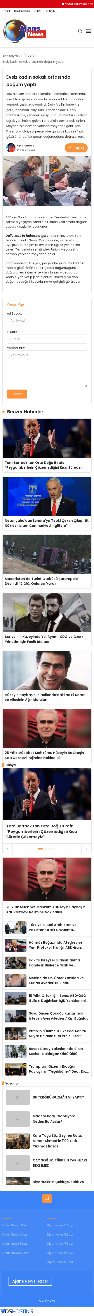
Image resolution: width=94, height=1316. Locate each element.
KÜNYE (38, 11)
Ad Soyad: (14, 313)
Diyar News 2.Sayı (15, 1234)
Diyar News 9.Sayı (60, 1225)
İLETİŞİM (51, 11)
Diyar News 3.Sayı (15, 1243)
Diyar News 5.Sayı (60, 1262)
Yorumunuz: (16, 348)
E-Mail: (12, 332)
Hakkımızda (22, 11)
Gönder (17, 394)
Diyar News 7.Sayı (60, 1243)
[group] (47, 805)
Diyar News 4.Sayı (15, 1253)
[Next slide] (86, 849)
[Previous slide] (8, 849)
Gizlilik (6, 11)
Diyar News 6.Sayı (60, 1253)
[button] (40, 848)
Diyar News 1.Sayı (14, 1225)
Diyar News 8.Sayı (60, 1234)
